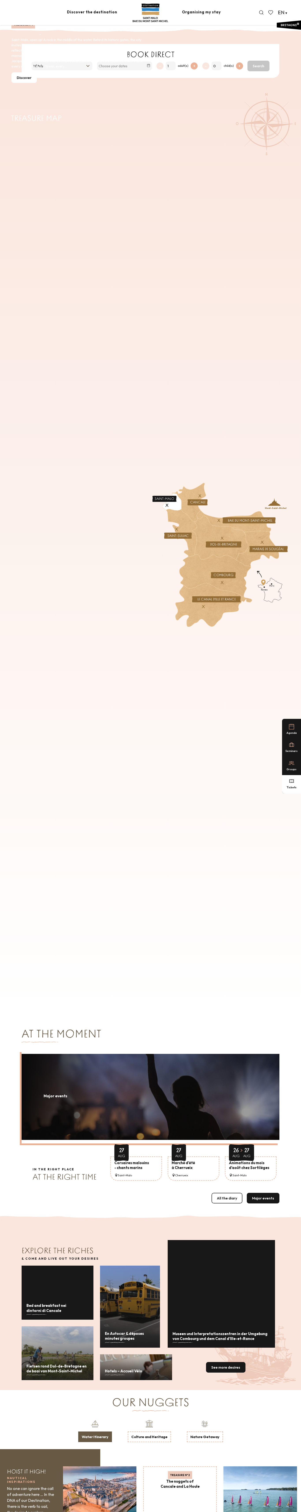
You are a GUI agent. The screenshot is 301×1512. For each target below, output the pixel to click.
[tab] (95, 1431)
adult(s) (183, 66)
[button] (261, 12)
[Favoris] (271, 12)
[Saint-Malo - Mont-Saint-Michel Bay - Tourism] (150, 13)
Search (258, 66)
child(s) (229, 66)
